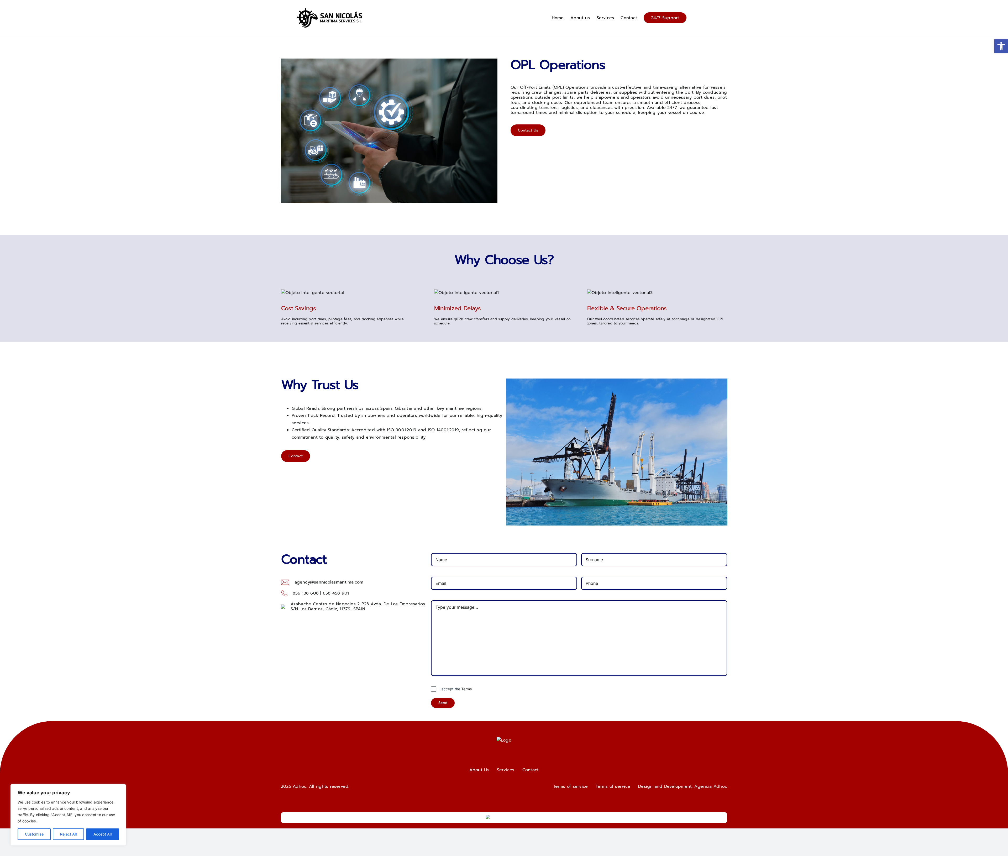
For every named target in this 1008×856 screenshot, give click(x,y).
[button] (1001, 46)
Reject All (68, 834)
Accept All (102, 834)
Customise (34, 834)
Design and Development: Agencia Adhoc (682, 786)
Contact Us (528, 130)
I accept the (455, 689)
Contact (295, 456)
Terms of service (570, 786)
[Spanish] (708, 17)
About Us (479, 770)
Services (505, 770)
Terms (466, 689)
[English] (703, 17)
